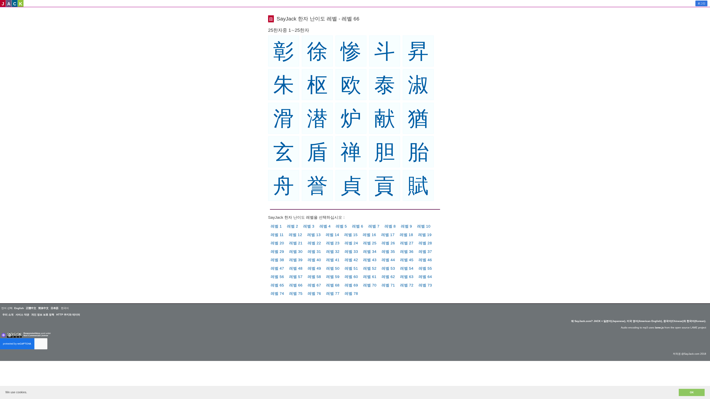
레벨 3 (308, 226)
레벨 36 (406, 251)
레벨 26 (388, 243)
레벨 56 (277, 276)
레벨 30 (295, 251)
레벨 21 (295, 243)
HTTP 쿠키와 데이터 (68, 314)
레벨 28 (425, 243)
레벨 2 (292, 226)
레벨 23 (332, 243)
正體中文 (31, 308)
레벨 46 (425, 260)
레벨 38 (277, 260)
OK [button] (692, 392)
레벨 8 (390, 226)
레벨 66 (295, 285)
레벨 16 (369, 235)
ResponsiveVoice (31, 333)
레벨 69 (351, 285)
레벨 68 (332, 285)
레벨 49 (314, 268)
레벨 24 (351, 243)
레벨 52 (369, 268)
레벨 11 (277, 235)
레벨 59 (332, 276)
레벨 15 (351, 235)
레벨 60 (351, 276)
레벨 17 (388, 235)
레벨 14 (332, 235)
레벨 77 (332, 293)
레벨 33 (351, 251)
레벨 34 (369, 251)
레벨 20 (277, 243)
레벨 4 (325, 226)
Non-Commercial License (35, 335)
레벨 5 (341, 226)
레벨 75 (295, 293)
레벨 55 (425, 268)
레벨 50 (332, 268)
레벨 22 (314, 243)
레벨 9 (406, 226)
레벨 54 (406, 268)
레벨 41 (332, 260)
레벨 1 (276, 226)
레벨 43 (369, 260)
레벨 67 (314, 285)
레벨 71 (388, 285)
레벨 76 (314, 293)
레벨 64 (425, 276)
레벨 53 (388, 268)
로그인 (701, 3)
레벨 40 (314, 260)
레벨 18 (406, 235)
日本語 (54, 308)
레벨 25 (369, 243)
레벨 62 (388, 276)
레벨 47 (277, 268)
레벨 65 (277, 285)
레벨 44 (388, 260)
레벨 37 (425, 251)
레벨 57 (295, 276)
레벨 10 (423, 226)
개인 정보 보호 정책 (42, 314)
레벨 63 (406, 276)
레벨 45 (406, 260)
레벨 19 (425, 235)
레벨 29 (277, 251)
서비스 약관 (22, 314)
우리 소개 (7, 314)
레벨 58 (314, 276)
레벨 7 (373, 226)
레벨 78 (351, 293)
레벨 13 (314, 235)
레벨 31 (314, 251)
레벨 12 (295, 235)
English (19, 308)
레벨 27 (406, 243)
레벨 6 (357, 226)
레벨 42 (351, 260)
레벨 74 (277, 293)
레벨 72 (406, 285)
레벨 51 (351, 268)
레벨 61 (369, 276)
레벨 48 (295, 268)
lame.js (659, 327)
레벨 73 (425, 285)
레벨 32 (332, 251)
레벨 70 (369, 285)
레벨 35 (388, 251)
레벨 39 (295, 260)
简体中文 (43, 308)
